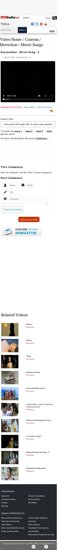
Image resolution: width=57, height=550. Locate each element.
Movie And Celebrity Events (13, 528)
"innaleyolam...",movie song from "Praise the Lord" (39, 405)
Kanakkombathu (33, 372)
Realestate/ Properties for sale (41, 534)
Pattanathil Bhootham (35, 388)
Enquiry (4, 502)
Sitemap (4, 506)
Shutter (29, 324)
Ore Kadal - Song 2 (33, 436)
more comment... (44, 172)
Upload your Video (29, 219)
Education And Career (10, 521)
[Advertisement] (28, 7)
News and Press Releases (11, 518)
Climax (29, 340)
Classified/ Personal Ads (38, 528)
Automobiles (33, 531)
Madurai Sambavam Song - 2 (37, 452)
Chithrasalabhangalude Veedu (38, 420)
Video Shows (6, 524)
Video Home (11, 39)
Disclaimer (32, 502)
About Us (5, 496)
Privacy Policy (34, 499)
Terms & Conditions (36, 496)
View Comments (44, 107)
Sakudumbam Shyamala (36, 468)
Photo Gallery (34, 524)
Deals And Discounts (10, 531)
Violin (28, 356)
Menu (52, 31)
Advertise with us (8, 499)
